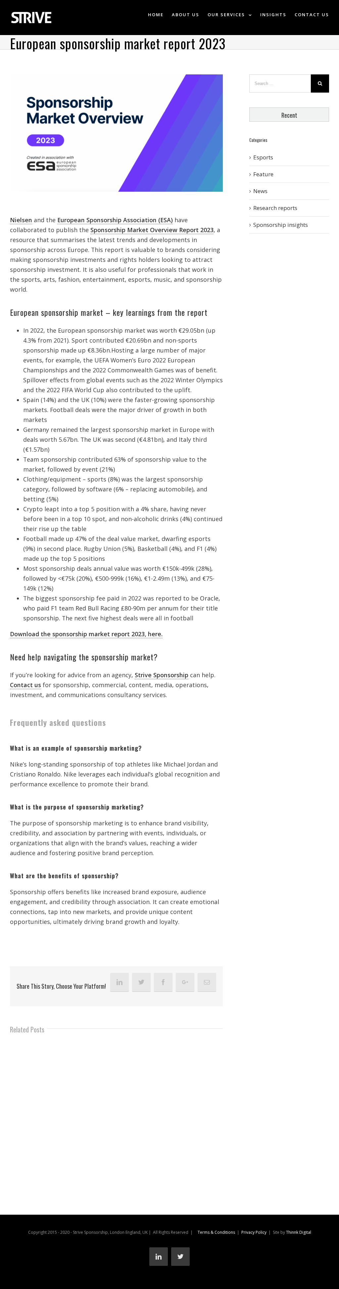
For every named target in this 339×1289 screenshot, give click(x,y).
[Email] (207, 982)
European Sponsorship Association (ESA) (115, 220)
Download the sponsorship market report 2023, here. (86, 634)
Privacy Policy (253, 1232)
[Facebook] (163, 982)
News (260, 191)
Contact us (25, 685)
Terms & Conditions (216, 1232)
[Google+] (185, 982)
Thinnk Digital (298, 1232)
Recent (289, 115)
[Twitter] (141, 982)
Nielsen (21, 220)
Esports (263, 157)
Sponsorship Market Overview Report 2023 (152, 230)
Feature (263, 174)
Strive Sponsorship (161, 675)
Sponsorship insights (280, 225)
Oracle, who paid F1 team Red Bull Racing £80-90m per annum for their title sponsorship (121, 608)
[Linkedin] (119, 982)
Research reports (275, 208)
